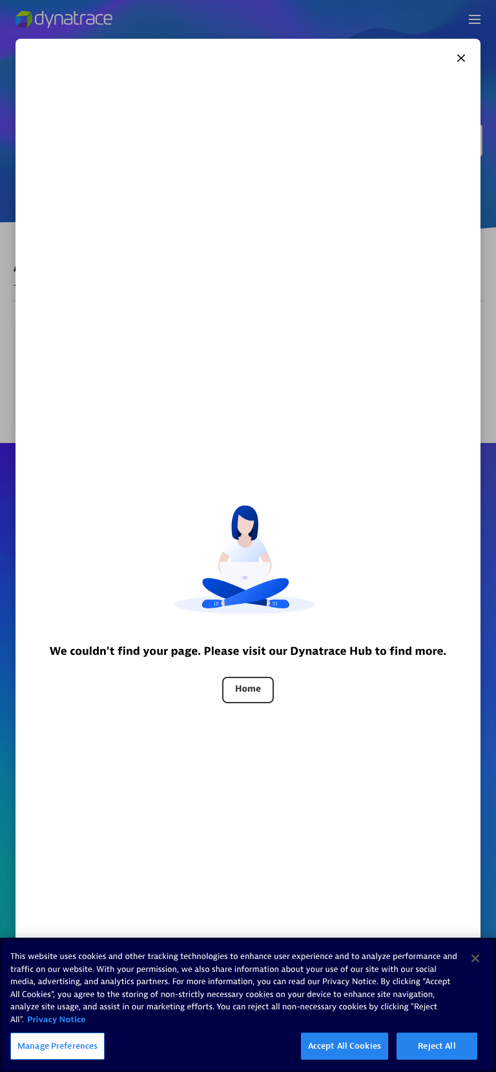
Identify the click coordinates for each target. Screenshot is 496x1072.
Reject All (436, 1045)
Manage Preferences (57, 1045)
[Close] (461, 58)
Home (248, 689)
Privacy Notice (56, 1020)
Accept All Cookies (344, 1045)
